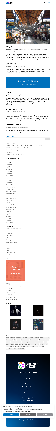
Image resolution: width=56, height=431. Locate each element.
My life (33, 49)
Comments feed (11, 252)
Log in (8, 248)
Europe (47, 337)
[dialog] (28, 411)
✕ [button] (52, 406)
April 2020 (9, 164)
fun (15, 339)
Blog (27, 389)
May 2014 (8, 218)
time (7, 346)
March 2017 (9, 176)
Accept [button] (11, 414)
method (8, 342)
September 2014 (11, 211)
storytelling (30, 344)
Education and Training (25, 49)
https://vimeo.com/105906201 (28, 84)
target (41, 344)
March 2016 (9, 184)
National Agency (34, 342)
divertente (25, 337)
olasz (45, 342)
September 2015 (11, 198)
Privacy (21, 420)
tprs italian (23, 346)
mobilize (19, 342)
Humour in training (12, 150)
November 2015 (11, 193)
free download (9, 339)
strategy (37, 344)
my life (27, 342)
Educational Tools (28, 387)
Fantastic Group (13, 125)
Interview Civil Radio (28, 81)
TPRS (8, 92)
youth (15, 348)
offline (41, 342)
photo (16, 344)
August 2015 (9, 200)
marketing (46, 339)
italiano (27, 339)
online (7, 344)
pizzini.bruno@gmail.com (28, 398)
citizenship (18, 337)
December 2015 (11, 191)
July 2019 (8, 167)
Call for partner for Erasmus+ (15, 154)
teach (46, 344)
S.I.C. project (45, 49)
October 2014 (10, 209)
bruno (7, 337)
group (18, 339)
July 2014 (8, 214)
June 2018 (9, 169)
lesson (40, 339)
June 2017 (9, 171)
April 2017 (9, 173)
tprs (18, 346)
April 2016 (9, 182)
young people (9, 348)
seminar (21, 344)
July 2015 (8, 202)
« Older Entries (10, 136)
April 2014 (9, 220)
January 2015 (10, 205)
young (42, 346)
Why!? (9, 47)
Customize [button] (44, 414)
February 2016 (10, 187)
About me (28, 381)
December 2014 (11, 207)
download (31, 337)
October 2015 (10, 196)
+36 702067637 (28, 400)
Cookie (29, 420)
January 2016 (10, 189)
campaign (12, 337)
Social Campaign (14, 109)
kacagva (32, 339)
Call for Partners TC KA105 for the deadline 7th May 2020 (24, 145)
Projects (28, 384)
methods (13, 342)
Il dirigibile (9, 152)
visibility (37, 346)
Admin (9, 49)
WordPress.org (10, 255)
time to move (13, 346)
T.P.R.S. (7, 51)
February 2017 (10, 178)
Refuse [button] (28, 414)
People (12, 344)
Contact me (28, 392)
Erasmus (37, 337)
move (23, 342)
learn (37, 339)
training (28, 346)
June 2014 (9, 216)
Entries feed (9, 250)
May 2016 (8, 180)
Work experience (14, 51)
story (25, 344)
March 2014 (9, 223)
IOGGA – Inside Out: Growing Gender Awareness (21, 148)
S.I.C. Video (11, 64)
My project (38, 49)
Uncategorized (10, 240)
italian (22, 339)
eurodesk (42, 337)
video (33, 346)
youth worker (21, 348)
